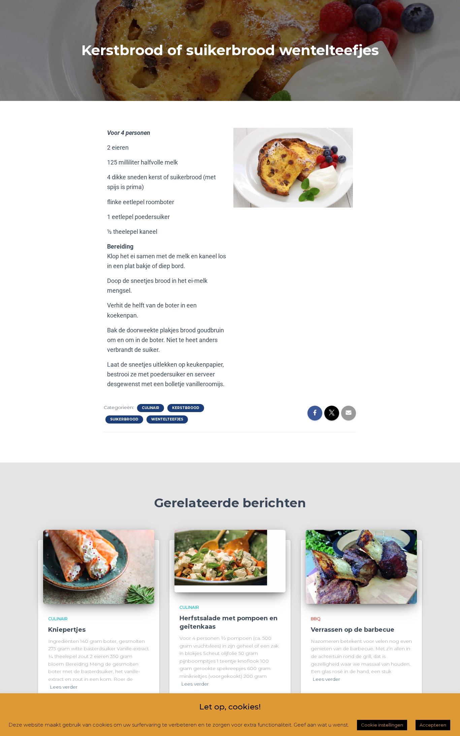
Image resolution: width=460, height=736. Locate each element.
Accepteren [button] (433, 725)
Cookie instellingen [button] (382, 725)
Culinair (150, 408)
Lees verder (63, 687)
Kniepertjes (67, 629)
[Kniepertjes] (98, 566)
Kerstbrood (185, 408)
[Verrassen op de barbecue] (361, 566)
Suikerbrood (124, 419)
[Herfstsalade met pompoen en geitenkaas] (230, 561)
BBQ (316, 618)
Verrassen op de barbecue (352, 629)
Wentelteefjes (167, 419)
